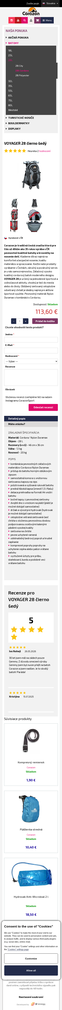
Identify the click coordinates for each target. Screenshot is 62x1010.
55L (10, 90)
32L (10, 81)
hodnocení (44, 150)
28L (10, 60)
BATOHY (13, 42)
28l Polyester (22, 75)
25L (10, 55)
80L (10, 105)
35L (10, 85)
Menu (49, 20)
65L (10, 95)
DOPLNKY (14, 128)
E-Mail (9, 345)
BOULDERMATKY (18, 123)
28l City (19, 65)
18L (10, 50)
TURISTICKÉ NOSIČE (21, 117)
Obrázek (10, 389)
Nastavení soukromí (31, 996)
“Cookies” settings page (18, 949)
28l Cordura (22, 70)
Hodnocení (11, 356)
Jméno (9, 334)
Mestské (13, 109)
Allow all (31, 970)
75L (10, 100)
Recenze (10, 366)
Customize (31, 958)
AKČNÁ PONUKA (18, 37)
